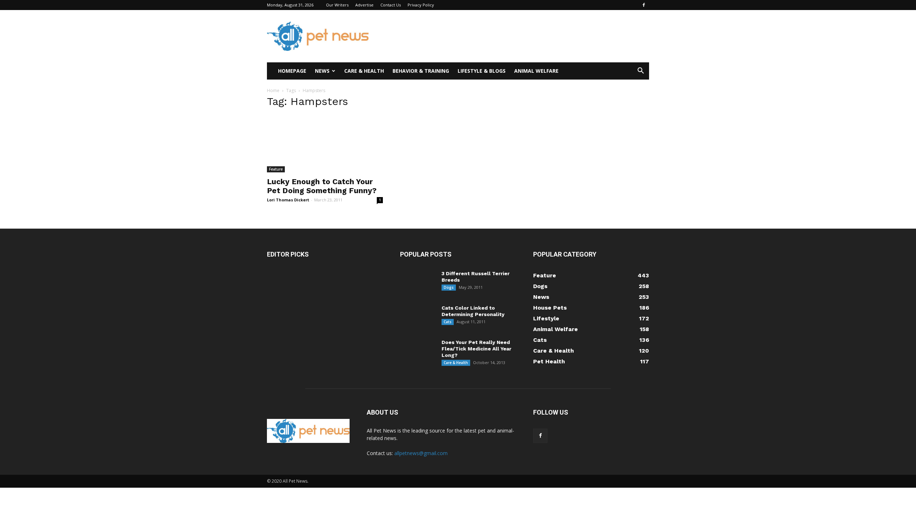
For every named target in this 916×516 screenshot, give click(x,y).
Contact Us (390, 5)
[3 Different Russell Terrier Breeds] (418, 282)
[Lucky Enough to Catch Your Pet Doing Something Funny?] (325, 143)
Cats (448, 321)
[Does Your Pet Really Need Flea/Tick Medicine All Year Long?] (413, 348)
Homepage (292, 70)
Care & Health (364, 70)
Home (273, 90)
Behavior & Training (421, 70)
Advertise (364, 5)
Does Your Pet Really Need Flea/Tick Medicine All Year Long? (476, 348)
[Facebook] (643, 5)
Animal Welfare (536, 70)
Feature (276, 169)
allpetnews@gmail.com (421, 453)
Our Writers (337, 5)
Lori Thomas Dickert (288, 199)
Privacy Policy (421, 5)
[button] (640, 71)
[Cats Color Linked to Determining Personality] (418, 317)
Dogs (449, 287)
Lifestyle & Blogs (482, 70)
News (322, 70)
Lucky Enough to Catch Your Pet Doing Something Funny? (321, 186)
